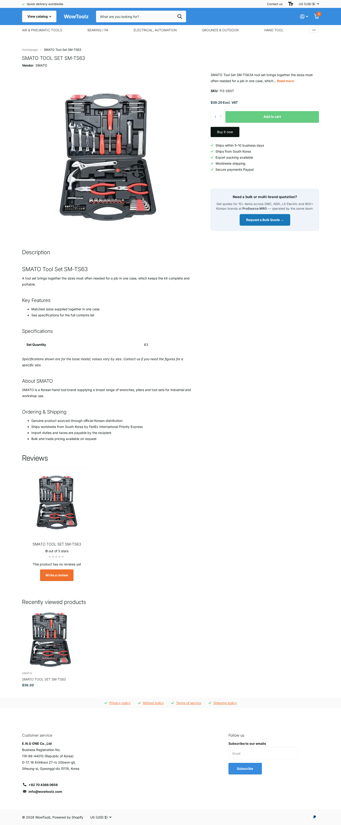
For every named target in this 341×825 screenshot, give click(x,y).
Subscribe (245, 768)
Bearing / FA (97, 30)
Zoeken (179, 16)
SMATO (41, 65)
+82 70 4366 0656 (43, 785)
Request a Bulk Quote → (265, 220)
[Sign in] (304, 16)
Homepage (30, 49)
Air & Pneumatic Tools (42, 30)
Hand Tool (273, 30)
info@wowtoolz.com (45, 791)
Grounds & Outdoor (220, 30)
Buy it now (225, 132)
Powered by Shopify (67, 817)
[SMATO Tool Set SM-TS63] (50, 640)
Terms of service (188, 703)
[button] (222, 113)
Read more (285, 81)
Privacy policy (120, 703)
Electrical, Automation (155, 30)
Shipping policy (225, 703)
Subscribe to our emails (247, 743)
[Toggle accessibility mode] (290, 4)
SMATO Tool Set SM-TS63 (44, 679)
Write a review (56, 575)
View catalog (37, 16)
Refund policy (153, 703)
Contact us (275, 4)
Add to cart (272, 117)
